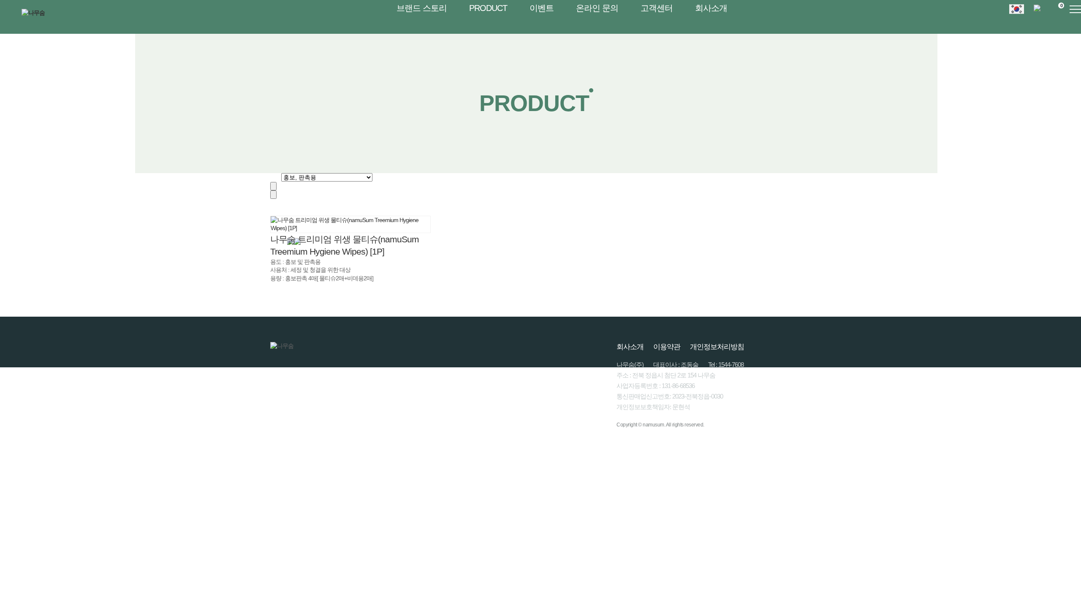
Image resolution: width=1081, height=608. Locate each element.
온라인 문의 (597, 8)
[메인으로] (272, 177)
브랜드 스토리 (422, 8)
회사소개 (711, 8)
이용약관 (666, 347)
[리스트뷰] (273, 186)
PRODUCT (488, 8)
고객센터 (657, 8)
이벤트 (542, 8)
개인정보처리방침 (717, 347)
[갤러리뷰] (273, 194)
